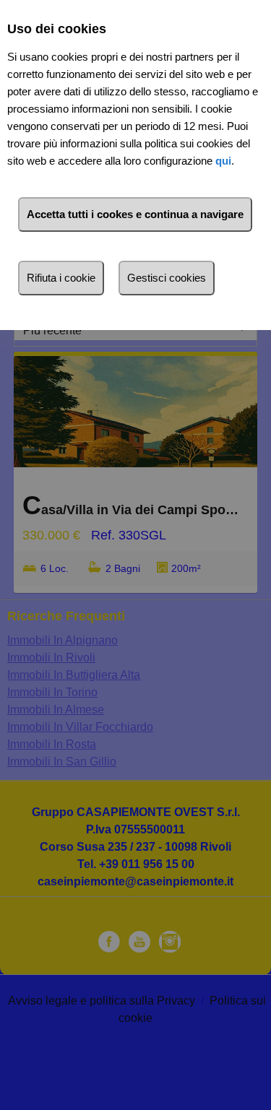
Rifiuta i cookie (61, 278)
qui (223, 161)
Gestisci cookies (166, 278)
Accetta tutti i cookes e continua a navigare (135, 214)
